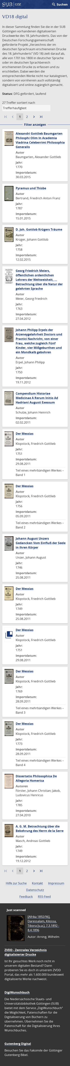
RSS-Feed (44, 897)
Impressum (56, 883)
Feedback (26, 897)
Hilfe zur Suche (16, 883)
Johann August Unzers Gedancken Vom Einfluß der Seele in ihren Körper (41, 542)
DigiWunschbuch (17, 992)
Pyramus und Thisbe (31, 188)
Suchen (60, 4)
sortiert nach (26, 103)
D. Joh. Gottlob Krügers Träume (39, 229)
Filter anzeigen (35, 125)
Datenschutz (35, 890)
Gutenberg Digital (17, 1044)
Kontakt (37, 883)
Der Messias (24, 434)
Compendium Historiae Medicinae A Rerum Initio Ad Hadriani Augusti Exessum (37, 397)
